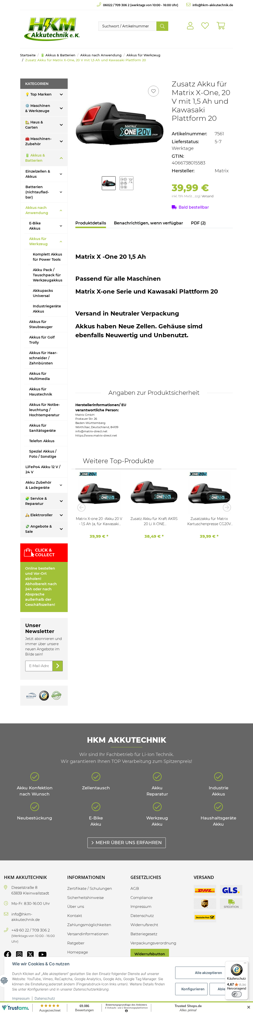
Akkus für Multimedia (39, 376)
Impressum (21, 998)
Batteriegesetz (143, 934)
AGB (134, 888)
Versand (207, 196)
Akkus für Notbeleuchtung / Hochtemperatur (44, 409)
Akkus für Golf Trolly (42, 340)
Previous (82, 507)
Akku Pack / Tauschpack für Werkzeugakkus (47, 275)
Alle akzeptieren (208, 973)
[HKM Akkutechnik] (52, 29)
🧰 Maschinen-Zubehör (38, 141)
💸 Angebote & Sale (38, 529)
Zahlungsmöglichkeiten (89, 924)
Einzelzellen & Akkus (37, 174)
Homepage (77, 952)
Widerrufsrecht (144, 924)
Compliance (141, 897)
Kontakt (74, 915)
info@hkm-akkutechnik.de (212, 5)
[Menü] (245, 964)
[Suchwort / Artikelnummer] (162, 26)
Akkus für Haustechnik (40, 392)
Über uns (75, 906)
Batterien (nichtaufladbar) (37, 192)
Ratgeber (75, 943)
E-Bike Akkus (35, 226)
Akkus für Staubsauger (41, 324)
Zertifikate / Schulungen (89, 888)
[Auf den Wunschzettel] (153, 91)
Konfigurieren (193, 989)
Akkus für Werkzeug (38, 241)
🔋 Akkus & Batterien (35, 158)
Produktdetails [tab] (90, 223)
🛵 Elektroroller (39, 515)
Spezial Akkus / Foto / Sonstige (42, 454)
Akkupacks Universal (43, 293)
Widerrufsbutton (149, 954)
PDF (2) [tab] (198, 223)
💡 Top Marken (38, 94)
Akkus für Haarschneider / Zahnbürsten (43, 358)
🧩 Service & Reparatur (36, 501)
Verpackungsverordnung (153, 943)
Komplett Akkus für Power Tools (47, 257)
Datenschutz (45, 998)
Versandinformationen (87, 934)
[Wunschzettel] (205, 26)
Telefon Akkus (41, 441)
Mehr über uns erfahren (129, 842)
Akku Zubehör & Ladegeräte (38, 485)
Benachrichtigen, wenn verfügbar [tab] (148, 223)
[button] (190, 26)
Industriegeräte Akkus (47, 309)
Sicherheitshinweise (85, 897)
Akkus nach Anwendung (36, 210)
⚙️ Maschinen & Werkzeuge (37, 108)
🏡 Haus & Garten (34, 125)
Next (225, 507)
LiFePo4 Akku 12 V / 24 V (42, 469)
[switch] (237, 994)
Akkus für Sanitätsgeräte (42, 428)
